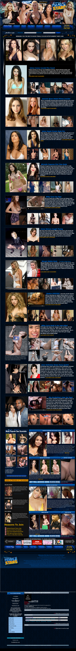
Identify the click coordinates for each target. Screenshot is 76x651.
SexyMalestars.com (15, 642)
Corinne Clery (38, 621)
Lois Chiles (27, 621)
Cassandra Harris (47, 618)
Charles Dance (11, 623)
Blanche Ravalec (43, 621)
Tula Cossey (53, 618)
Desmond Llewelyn (12, 625)
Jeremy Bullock (12, 631)
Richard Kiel (11, 619)
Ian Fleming (11, 627)
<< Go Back (15, 596)
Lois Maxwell (34, 618)
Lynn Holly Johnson (40, 618)
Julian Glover (11, 621)
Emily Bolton (49, 621)
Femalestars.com (15, 605)
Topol (10, 629)
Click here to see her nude (62, 613)
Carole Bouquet (28, 618)
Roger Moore (11, 617)
